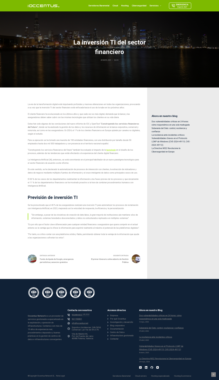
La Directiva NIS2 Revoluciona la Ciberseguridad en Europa (165, 358)
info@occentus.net (80, 323)
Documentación (117, 329)
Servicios (154, 5)
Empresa (114, 315)
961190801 (77, 319)
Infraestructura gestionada (121, 335)
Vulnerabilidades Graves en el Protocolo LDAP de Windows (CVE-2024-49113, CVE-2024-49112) (171, 141)
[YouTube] (157, 367)
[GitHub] (152, 367)
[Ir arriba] (213, 374)
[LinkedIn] (146, 367)
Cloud (115, 5)
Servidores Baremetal (98, 5)
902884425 (80, 315)
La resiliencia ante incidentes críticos (168, 135)
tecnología (111, 150)
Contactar (114, 339)
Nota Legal (60, 376)
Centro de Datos (117, 332)
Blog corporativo (117, 325)
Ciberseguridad (139, 5)
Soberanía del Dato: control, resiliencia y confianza (161, 328)
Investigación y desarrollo (121, 322)
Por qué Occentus (118, 319)
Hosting (125, 5)
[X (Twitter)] (140, 367)
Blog (116, 60)
